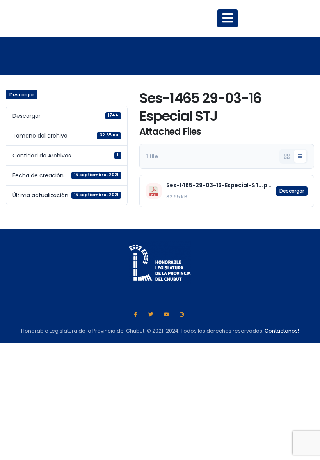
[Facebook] (135, 314)
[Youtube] (166, 314)
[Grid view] (287, 156)
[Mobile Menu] (227, 18)
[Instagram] (181, 314)
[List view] (300, 156)
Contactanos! (282, 330)
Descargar (21, 94)
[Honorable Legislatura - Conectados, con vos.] (92, 18)
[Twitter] (150, 314)
